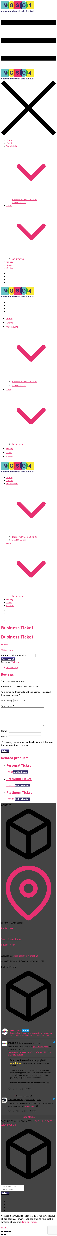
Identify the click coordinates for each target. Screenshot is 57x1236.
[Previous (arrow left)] (2, 1234)
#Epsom (20, 1054)
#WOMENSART (15, 1099)
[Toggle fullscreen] (7, 1231)
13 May (39, 1100)
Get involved (18, 258)
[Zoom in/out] (10, 1231)
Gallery (9, 261)
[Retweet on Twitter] (15, 1096)
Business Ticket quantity (13, 655)
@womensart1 (30, 1100)
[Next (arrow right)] (5, 1234)
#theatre (47, 1052)
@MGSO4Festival (28, 1043)
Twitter (27, 1089)
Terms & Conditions (11, 939)
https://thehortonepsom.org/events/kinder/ (25, 1052)
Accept (4, 1227)
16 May (38, 1043)
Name (5, 730)
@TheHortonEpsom (41, 1047)
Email (4, 736)
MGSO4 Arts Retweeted (24, 1096)
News (9, 264)
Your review (7, 705)
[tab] (31, 667)
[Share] (5, 1231)
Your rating (7, 700)
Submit (5, 1193)
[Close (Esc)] (2, 1231)
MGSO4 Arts (14, 1042)
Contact (10, 268)
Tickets (15, 662)
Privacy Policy (8, 944)
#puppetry (12, 1054)
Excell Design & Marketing (25, 955)
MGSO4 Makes (19, 202)
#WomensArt (30, 1106)
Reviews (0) (12, 667)
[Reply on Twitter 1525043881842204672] (9, 1111)
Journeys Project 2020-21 (24, 199)
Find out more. (29, 1221)
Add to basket (8, 659)
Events (9, 143)
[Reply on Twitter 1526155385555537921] (9, 1089)
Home (9, 140)
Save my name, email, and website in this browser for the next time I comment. (27, 744)
